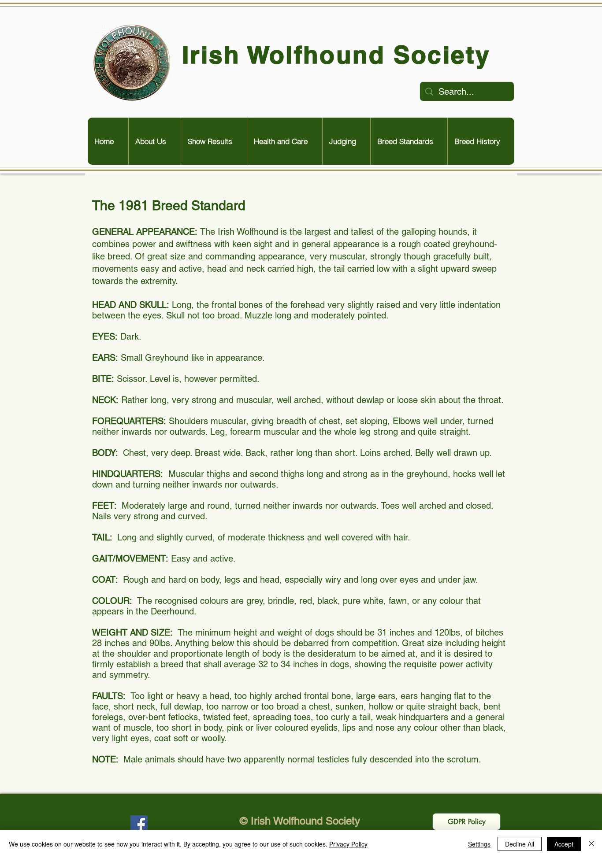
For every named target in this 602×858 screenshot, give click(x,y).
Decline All (519, 844)
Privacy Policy (348, 844)
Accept (563, 844)
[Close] (591, 844)
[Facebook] (139, 823)
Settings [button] (479, 844)
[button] (154, 141)
